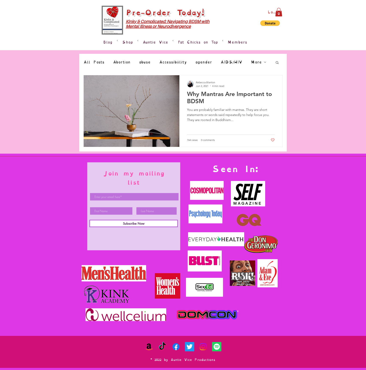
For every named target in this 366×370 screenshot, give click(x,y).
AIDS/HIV (231, 62)
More (256, 62)
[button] (278, 12)
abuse (145, 62)
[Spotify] (216, 346)
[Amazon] (149, 346)
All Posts (93, 62)
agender (203, 62)
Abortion (121, 62)
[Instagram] (203, 346)
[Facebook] (176, 346)
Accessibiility (173, 62)
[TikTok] (162, 346)
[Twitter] (189, 346)
